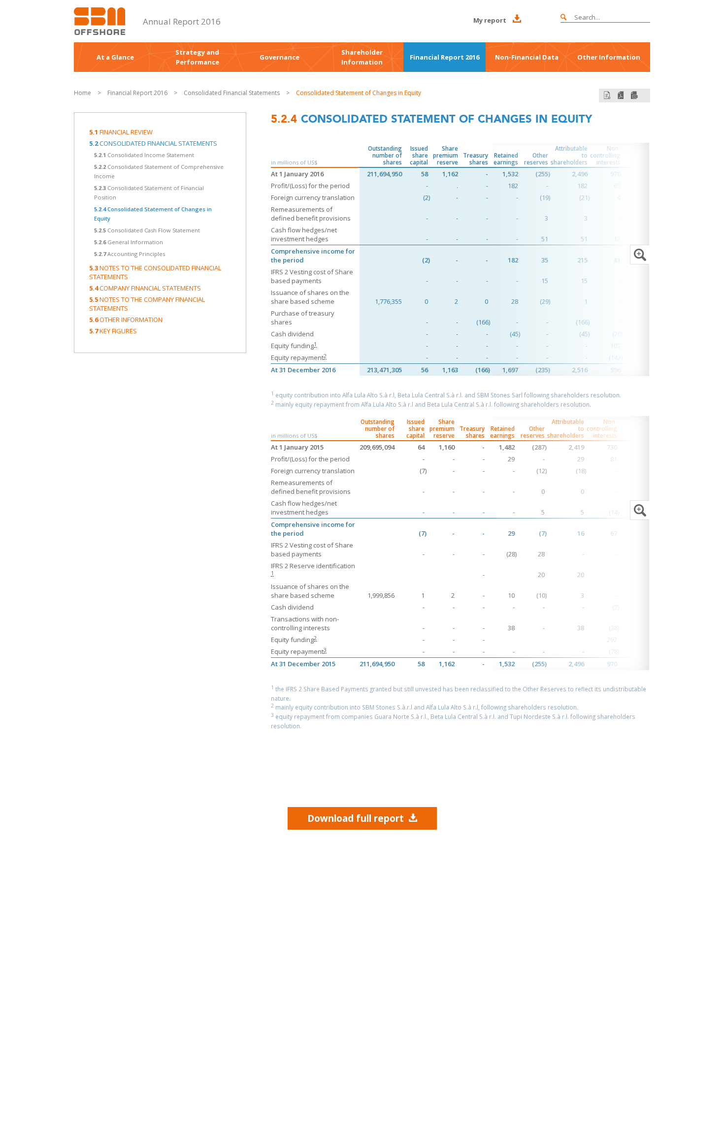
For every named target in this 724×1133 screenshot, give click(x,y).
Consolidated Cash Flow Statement (147, 230)
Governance (279, 57)
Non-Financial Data (527, 57)
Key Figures (113, 330)
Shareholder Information (362, 57)
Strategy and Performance (197, 57)
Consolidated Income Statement (144, 155)
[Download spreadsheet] (634, 95)
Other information (126, 319)
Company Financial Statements (145, 288)
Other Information (608, 57)
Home (82, 93)
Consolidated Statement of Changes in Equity (358, 93)
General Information (128, 242)
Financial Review (121, 132)
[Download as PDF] (621, 95)
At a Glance (115, 57)
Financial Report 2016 (444, 57)
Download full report (355, 818)
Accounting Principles (129, 254)
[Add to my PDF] (607, 95)
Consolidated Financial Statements (232, 93)
